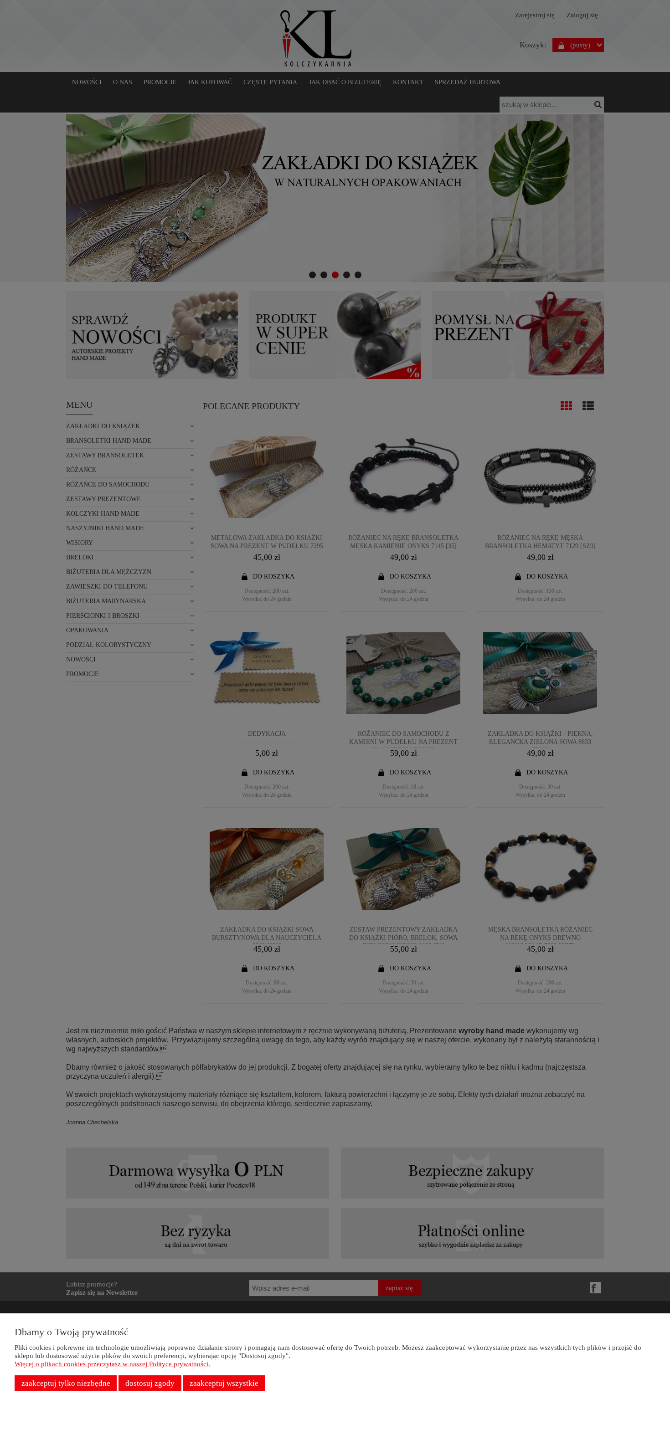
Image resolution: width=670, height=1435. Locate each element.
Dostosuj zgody (150, 1383)
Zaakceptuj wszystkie (224, 1383)
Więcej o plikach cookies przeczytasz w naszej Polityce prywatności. (112, 1364)
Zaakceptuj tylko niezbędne (65, 1383)
